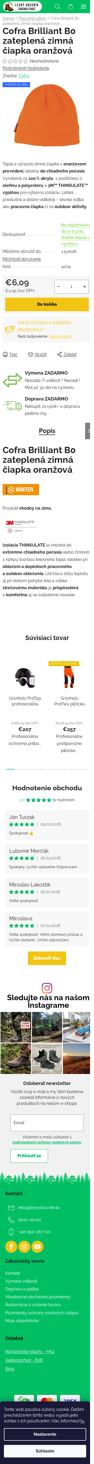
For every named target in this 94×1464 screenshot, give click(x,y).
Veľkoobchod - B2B (24, 1360)
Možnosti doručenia (22, 259)
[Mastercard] (47, 1401)
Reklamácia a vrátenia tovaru (33, 1304)
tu (82, 1420)
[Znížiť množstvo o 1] (58, 286)
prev (5, 684)
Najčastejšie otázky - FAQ (29, 1351)
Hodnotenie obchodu (47, 788)
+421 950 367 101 (34, 1231)
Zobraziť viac (47, 958)
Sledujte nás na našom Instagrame (48, 1001)
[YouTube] (37, 1247)
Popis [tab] (47, 431)
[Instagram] (24, 1247)
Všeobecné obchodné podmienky (37, 1296)
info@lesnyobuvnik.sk (38, 1207)
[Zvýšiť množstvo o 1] (85, 286)
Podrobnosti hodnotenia (26, 68)
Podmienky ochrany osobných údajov (42, 1312)
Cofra (24, 75)
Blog (9, 1368)
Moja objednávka (22, 1320)
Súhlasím (45, 1451)
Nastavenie (45, 1434)
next (88, 684)
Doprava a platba (22, 1289)
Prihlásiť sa (29, 1155)
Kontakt (12, 1273)
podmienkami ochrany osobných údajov (47, 1142)
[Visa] (70, 1401)
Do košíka (47, 304)
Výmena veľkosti (21, 1281)
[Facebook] (11, 1247)
